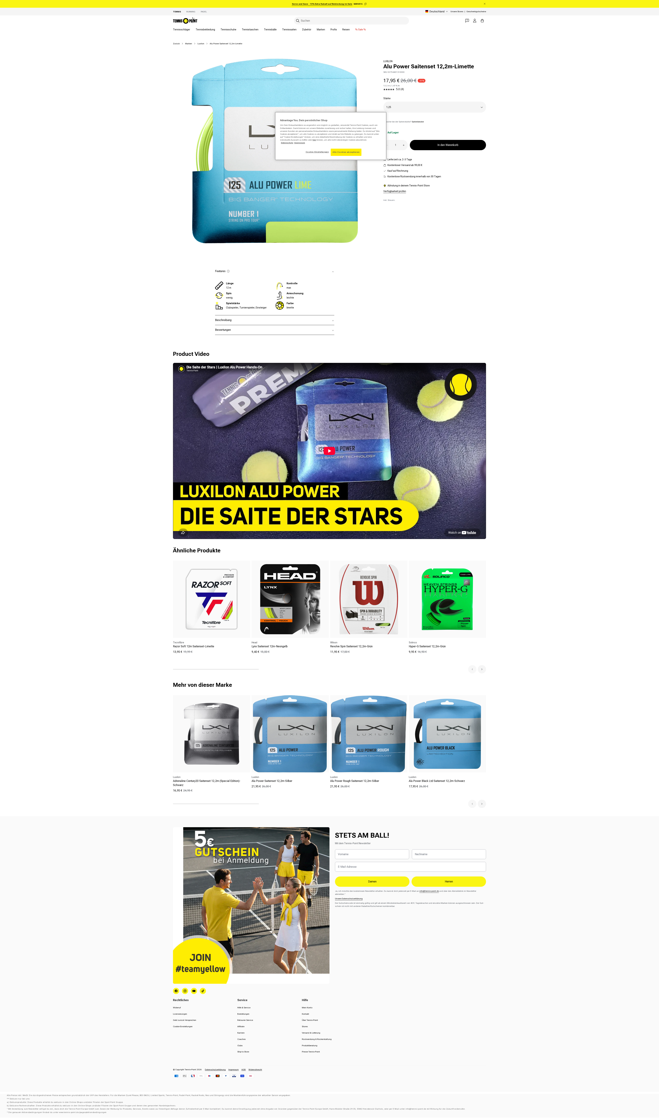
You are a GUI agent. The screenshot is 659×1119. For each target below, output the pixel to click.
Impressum (233, 1069)
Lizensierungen (180, 1014)
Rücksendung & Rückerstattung (317, 1039)
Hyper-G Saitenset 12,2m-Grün (427, 646)
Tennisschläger (181, 29)
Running (190, 11)
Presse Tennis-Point (311, 1052)
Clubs (239, 1045)
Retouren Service (245, 1020)
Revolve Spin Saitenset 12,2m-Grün (351, 646)
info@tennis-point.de (429, 891)
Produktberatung (309, 1045)
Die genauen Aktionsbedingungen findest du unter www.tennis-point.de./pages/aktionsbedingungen (57, 1112)
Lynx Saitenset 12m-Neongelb (270, 646)
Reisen (346, 29)
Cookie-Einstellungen (183, 1026)
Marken (321, 29)
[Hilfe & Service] (467, 20)
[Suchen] (298, 21)
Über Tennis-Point (310, 1020)
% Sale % (360, 29)
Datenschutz (287, 143)
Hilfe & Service (243, 1007)
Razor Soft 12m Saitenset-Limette (193, 646)
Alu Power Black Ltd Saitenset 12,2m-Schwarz (437, 781)
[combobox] (351, 21)
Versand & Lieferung (311, 1033)
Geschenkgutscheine (476, 11)
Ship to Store (243, 1052)
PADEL (204, 11)
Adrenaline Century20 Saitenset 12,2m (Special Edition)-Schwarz (206, 783)
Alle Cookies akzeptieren (346, 152)
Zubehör (306, 29)
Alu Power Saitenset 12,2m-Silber (272, 781)
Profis (334, 29)
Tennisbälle (270, 29)
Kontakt (305, 1014)
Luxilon (201, 43)
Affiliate (240, 1026)
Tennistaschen (250, 29)
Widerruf (177, 1007)
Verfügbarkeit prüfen (394, 191)
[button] (472, 669)
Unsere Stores (456, 11)
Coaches (241, 1039)
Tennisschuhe (228, 29)
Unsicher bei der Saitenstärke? (403, 122)
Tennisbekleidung (205, 29)
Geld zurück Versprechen (184, 1020)
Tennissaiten (289, 29)
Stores (305, 1026)
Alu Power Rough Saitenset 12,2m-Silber (354, 781)
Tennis (177, 11)
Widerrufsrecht (255, 1069)
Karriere (240, 1033)
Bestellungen (243, 1014)
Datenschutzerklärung (215, 1069)
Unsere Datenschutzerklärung (349, 898)
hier (314, 140)
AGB (243, 1069)
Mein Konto (307, 1007)
